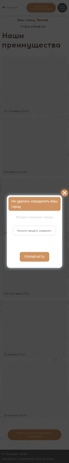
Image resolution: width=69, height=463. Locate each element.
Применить (34, 256)
